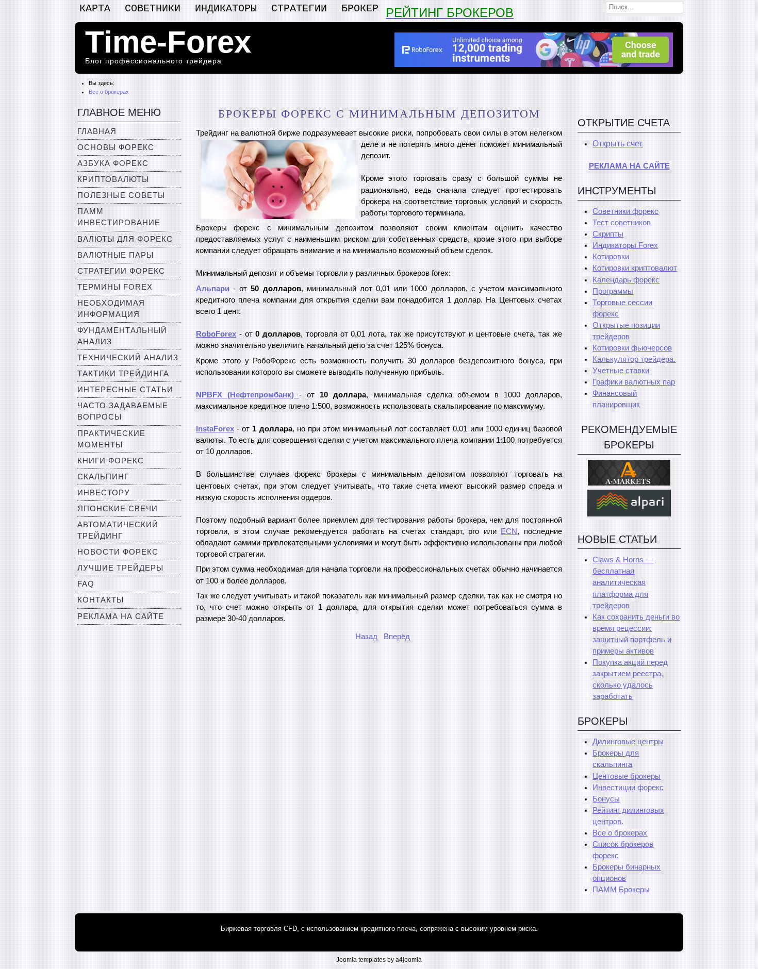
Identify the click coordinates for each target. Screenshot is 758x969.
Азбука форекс (113, 163)
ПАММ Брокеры (621, 890)
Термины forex (115, 287)
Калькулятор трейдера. (633, 359)
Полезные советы (121, 195)
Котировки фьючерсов (632, 348)
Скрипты (607, 234)
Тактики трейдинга (123, 374)
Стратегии (299, 8)
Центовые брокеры (626, 776)
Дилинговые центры (628, 742)
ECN (509, 531)
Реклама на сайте (120, 616)
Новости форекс (117, 552)
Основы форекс (115, 147)
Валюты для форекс (125, 239)
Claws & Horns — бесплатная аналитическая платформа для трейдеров (622, 582)
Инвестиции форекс (628, 787)
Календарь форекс (626, 280)
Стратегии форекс (121, 271)
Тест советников (621, 223)
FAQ (85, 584)
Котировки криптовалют (634, 268)
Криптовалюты (113, 179)
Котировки (610, 257)
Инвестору (103, 493)
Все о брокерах (619, 833)
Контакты (100, 600)
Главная (97, 131)
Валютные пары (115, 255)
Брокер (359, 8)
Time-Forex (168, 42)
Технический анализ (127, 358)
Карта (94, 8)
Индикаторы (226, 8)
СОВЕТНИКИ (152, 8)
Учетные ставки (620, 370)
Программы (612, 291)
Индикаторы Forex (625, 245)
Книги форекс (110, 461)
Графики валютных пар (633, 382)
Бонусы (606, 799)
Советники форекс (625, 211)
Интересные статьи (125, 390)
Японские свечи (117, 509)
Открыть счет (617, 143)
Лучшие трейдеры (120, 568)
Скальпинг (103, 477)
